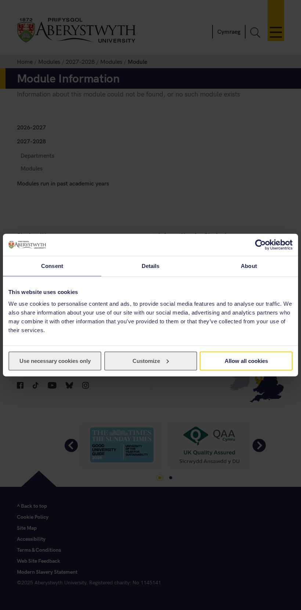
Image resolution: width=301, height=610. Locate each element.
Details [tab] (151, 266)
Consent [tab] (52, 266)
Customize (146, 360)
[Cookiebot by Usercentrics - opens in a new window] (260, 244)
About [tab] (249, 266)
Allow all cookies (246, 360)
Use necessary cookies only (55, 360)
